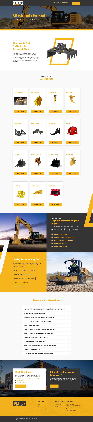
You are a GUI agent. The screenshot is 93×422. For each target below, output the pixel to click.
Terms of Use (58, 404)
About (57, 2)
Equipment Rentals (64, 2)
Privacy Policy (58, 406)
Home (54, 2)
